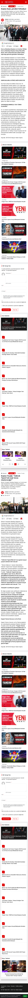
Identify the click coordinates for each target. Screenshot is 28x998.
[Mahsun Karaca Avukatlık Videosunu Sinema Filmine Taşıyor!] (14, 362)
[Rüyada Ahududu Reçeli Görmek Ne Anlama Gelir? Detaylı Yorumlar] (7, 456)
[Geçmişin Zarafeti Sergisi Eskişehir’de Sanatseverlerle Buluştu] (14, 427)
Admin (6, 19)
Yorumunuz (9, 273)
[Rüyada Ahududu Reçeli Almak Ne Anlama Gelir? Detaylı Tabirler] (14, 968)
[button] (15, 6)
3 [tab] (15, 464)
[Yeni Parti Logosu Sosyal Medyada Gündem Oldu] (14, 414)
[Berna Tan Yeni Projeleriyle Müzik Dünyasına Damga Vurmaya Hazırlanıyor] (14, 375)
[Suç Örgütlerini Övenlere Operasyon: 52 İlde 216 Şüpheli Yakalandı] (14, 324)
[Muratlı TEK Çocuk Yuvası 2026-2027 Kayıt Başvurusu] (14, 440)
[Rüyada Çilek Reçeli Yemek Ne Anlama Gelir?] (20, 456)
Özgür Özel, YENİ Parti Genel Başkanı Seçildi (13, 201)
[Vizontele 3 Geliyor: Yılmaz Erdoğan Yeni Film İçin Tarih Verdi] (14, 388)
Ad (3, 285)
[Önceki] (3, 464)
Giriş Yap (15, 309)
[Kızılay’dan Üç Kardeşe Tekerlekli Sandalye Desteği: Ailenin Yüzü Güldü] (14, 349)
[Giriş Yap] (26, 2)
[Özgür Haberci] (9, 2)
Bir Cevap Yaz (7, 266)
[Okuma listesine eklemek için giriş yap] (21, 46)
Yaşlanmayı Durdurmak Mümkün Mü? (11, 239)
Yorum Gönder (6, 309)
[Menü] (2, 2)
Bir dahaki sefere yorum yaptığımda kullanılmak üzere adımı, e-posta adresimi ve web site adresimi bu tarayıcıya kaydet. (14, 296)
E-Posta (4, 291)
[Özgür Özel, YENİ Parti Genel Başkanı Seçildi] (14, 401)
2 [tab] (12, 464)
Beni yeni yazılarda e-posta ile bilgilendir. (13, 305)
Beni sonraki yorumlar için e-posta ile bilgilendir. (14, 302)
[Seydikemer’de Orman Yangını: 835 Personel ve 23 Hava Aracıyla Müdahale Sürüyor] (14, 337)
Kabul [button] (25, 996)
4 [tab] (18, 464)
